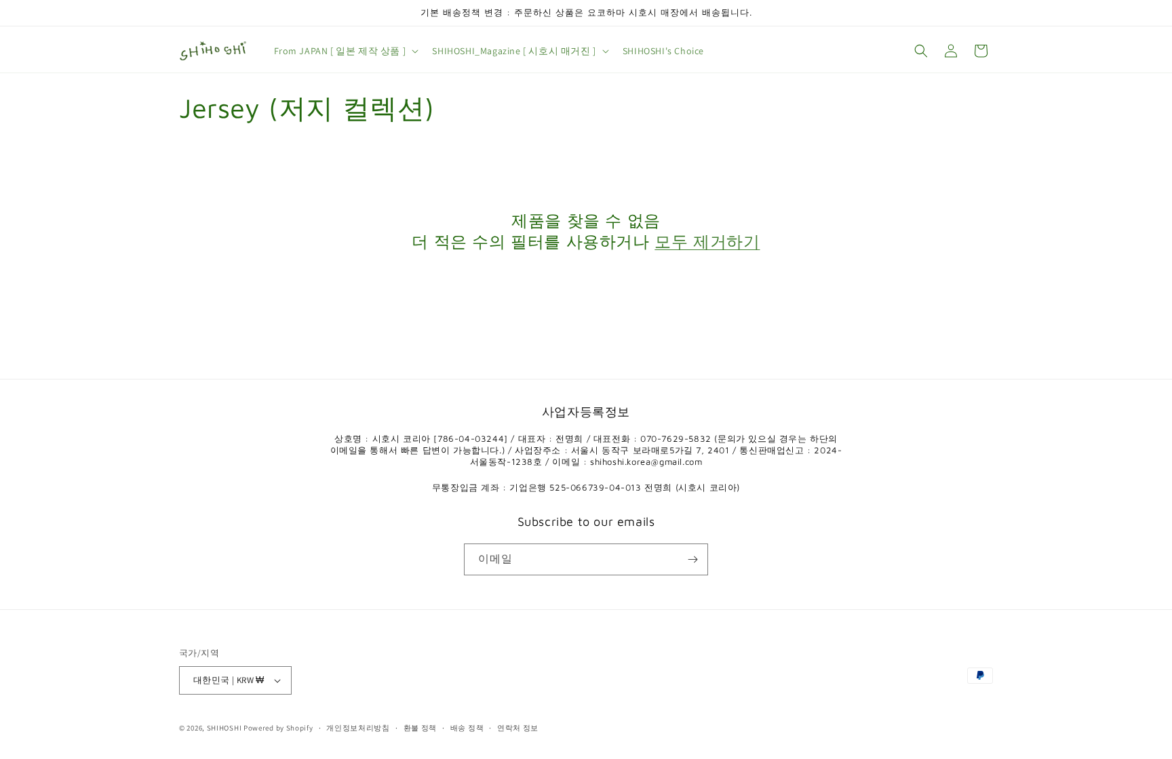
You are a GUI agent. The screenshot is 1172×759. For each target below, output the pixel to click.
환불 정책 (420, 728)
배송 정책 (467, 728)
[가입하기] (692, 559)
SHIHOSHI (224, 728)
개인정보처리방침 (358, 728)
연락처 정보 (518, 728)
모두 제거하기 (707, 241)
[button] (345, 51)
